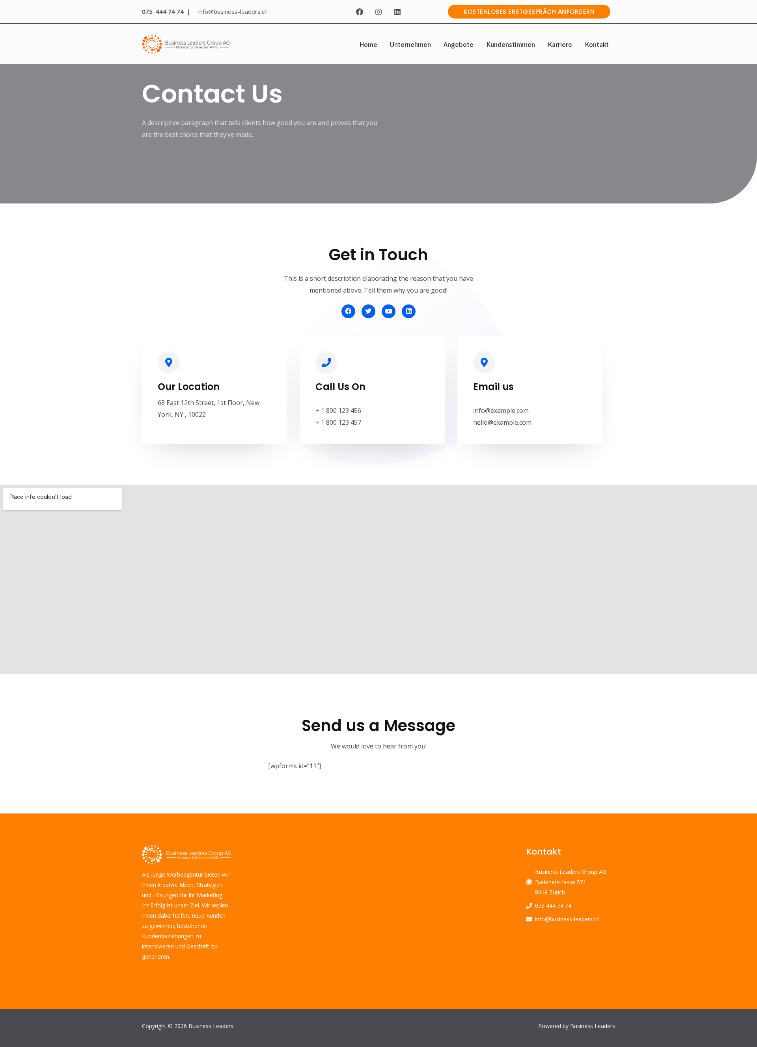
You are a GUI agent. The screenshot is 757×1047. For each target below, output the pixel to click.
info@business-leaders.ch (567, 919)
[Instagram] (378, 11)
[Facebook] (359, 11)
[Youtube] (388, 311)
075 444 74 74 (553, 905)
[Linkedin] (397, 11)
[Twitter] (368, 311)
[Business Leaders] (185, 43)
